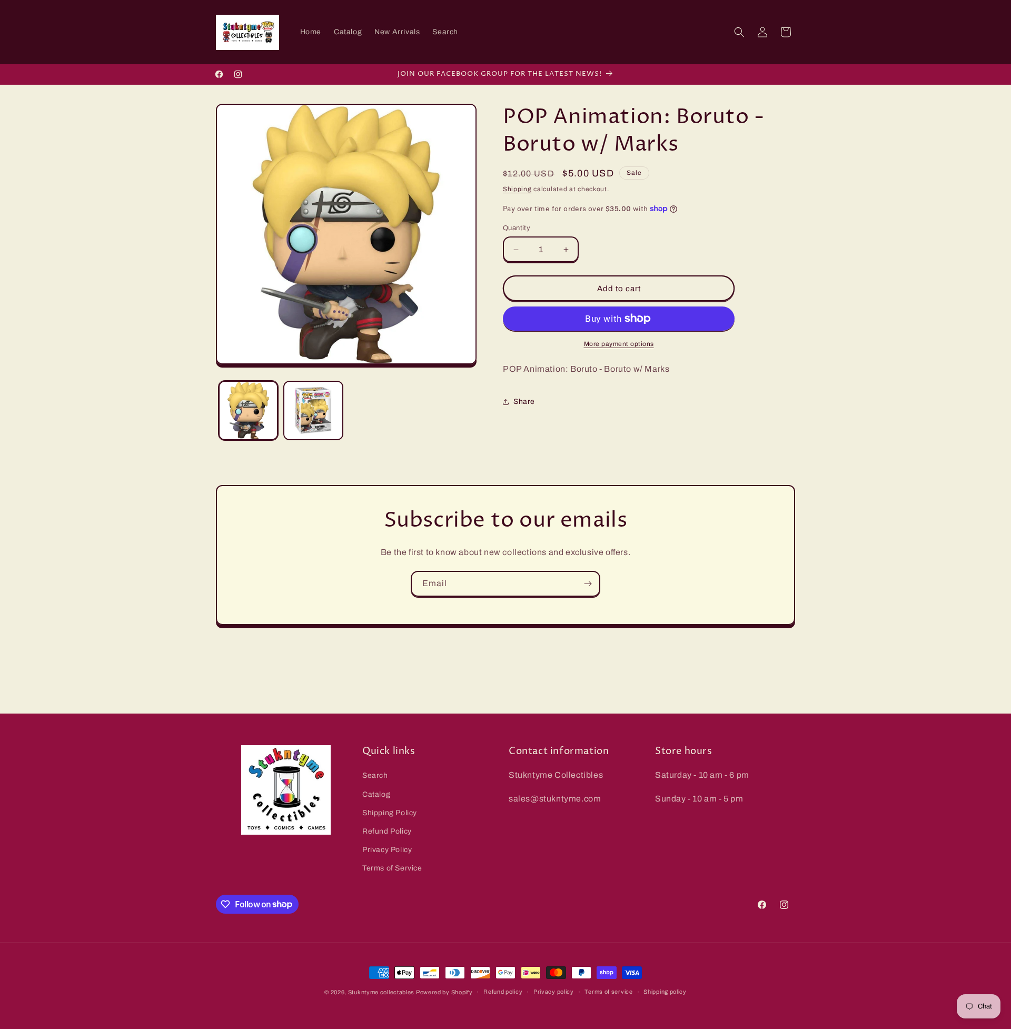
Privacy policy (553, 991)
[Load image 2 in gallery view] (313, 410)
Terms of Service (392, 868)
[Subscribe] (587, 584)
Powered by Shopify (444, 992)
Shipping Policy (389, 813)
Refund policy (502, 991)
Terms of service (608, 991)
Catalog (376, 794)
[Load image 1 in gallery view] (248, 410)
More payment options (619, 344)
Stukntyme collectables (382, 992)
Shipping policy (665, 991)
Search (375, 775)
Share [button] (524, 401)
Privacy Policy (387, 850)
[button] (739, 32)
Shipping (517, 189)
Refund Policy (387, 831)
